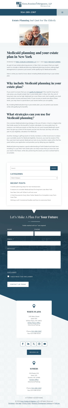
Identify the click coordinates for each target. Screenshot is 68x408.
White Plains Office (34, 323)
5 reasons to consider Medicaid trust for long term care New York (31, 189)
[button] (62, 12)
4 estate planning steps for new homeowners (25, 187)
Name (9, 229)
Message (11, 249)
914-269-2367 (28, 12)
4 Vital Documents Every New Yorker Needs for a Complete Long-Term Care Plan (33, 196)
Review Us (34, 352)
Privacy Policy (26, 403)
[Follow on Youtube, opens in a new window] (44, 344)
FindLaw (57, 403)
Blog (46, 62)
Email (10, 239)
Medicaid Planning (54, 62)
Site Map (18, 403)
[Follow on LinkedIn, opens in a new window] (28, 344)
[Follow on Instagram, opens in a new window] (39, 344)
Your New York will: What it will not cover (23, 192)
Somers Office (34, 380)
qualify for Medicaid (35, 92)
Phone (37, 229)
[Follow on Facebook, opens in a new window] (22, 344)
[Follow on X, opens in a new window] (33, 344)
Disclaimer (11, 272)
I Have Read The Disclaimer (21, 277)
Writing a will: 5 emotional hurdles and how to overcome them (30, 200)
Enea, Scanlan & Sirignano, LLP (26, 62)
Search (53, 168)
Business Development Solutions (42, 403)
